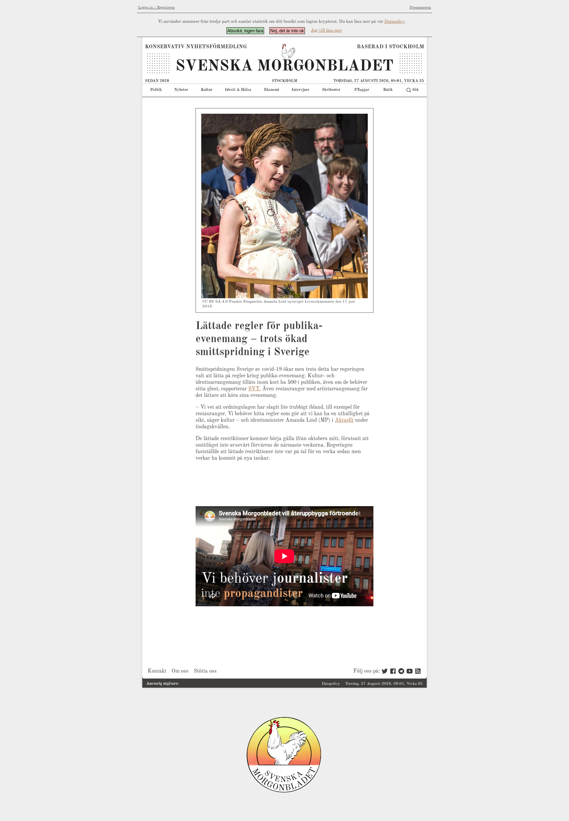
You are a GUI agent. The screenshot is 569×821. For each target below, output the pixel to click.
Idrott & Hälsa (238, 90)
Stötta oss (205, 671)
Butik (388, 90)
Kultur (206, 90)
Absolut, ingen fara (245, 30)
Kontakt (157, 671)
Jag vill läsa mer (326, 30)
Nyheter (181, 90)
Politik (156, 90)
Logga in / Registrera (156, 7)
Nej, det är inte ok (287, 30)
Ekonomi (271, 90)
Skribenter (331, 90)
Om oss (180, 671)
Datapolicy (394, 22)
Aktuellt (344, 420)
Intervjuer (300, 90)
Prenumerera (420, 7)
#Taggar (361, 90)
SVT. (254, 389)
